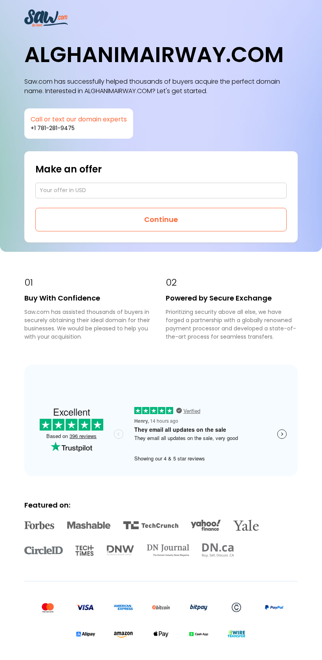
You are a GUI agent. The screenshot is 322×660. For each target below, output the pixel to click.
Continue (161, 219)
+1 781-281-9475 (53, 128)
